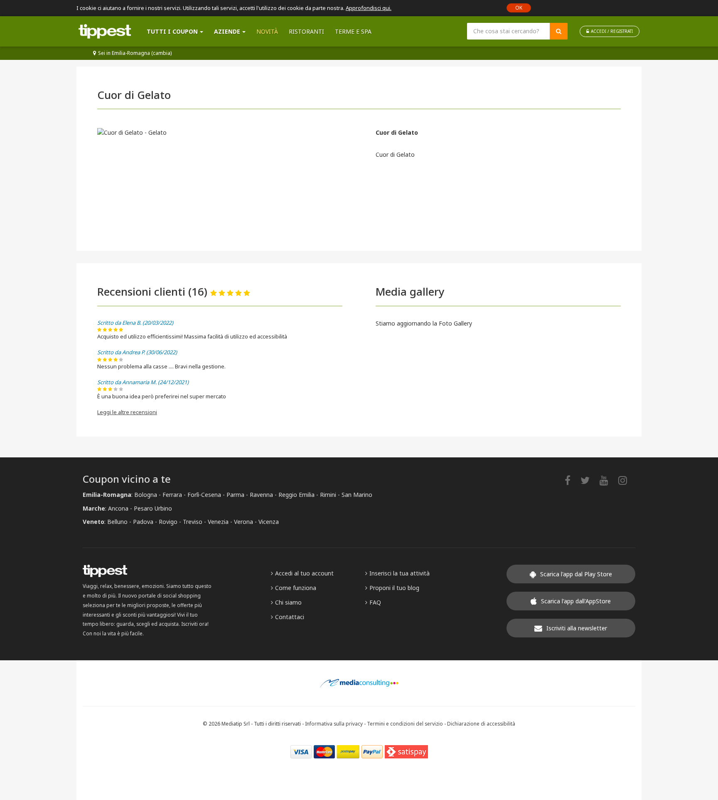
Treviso (192, 522)
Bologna (145, 495)
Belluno (117, 522)
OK (518, 7)
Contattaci (289, 617)
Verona (243, 522)
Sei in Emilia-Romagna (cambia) (135, 53)
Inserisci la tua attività (399, 573)
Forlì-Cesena (204, 495)
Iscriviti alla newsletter (576, 628)
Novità (267, 31)
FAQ (375, 602)
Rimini (328, 495)
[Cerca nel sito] (559, 31)
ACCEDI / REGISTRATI (612, 31)
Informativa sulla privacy (334, 723)
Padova (143, 522)
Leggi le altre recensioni (127, 412)
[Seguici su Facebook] (572, 480)
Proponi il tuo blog (394, 588)
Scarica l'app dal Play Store (576, 574)
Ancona (118, 508)
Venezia (218, 522)
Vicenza (268, 522)
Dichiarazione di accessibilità (481, 723)
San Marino (357, 495)
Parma (235, 495)
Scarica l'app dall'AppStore (576, 601)
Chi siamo (288, 602)
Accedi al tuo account (304, 573)
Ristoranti (306, 31)
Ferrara (172, 495)
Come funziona (295, 588)
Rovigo (168, 522)
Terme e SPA (353, 31)
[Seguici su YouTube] (608, 480)
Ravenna (261, 495)
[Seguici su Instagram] (626, 480)
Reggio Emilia (296, 495)
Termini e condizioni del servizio (405, 723)
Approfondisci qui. (368, 8)
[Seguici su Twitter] (589, 480)
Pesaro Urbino (153, 508)
